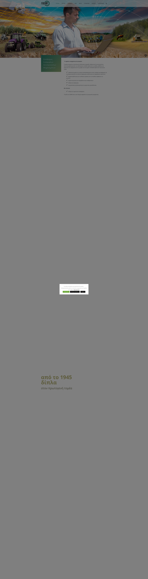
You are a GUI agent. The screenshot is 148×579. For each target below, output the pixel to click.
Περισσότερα (76, 289)
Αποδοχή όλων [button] (66, 291)
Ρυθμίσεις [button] (83, 291)
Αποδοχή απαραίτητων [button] (75, 291)
